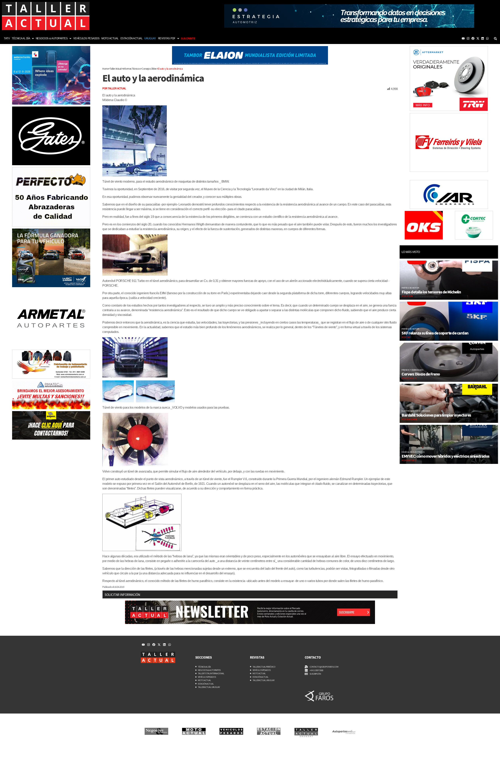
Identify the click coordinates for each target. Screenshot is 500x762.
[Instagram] (468, 38)
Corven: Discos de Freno (421, 374)
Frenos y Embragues (412, 370)
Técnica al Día (21, 38)
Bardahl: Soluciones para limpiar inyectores (436, 415)
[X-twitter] (477, 38)
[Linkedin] (482, 38)
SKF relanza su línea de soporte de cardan (435, 333)
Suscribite (188, 38)
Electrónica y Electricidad (416, 411)
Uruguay (150, 38)
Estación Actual (132, 38)
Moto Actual (110, 38)
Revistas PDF (166, 38)
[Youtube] (463, 38)
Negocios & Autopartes (52, 38)
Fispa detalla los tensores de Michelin (431, 292)
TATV (7, 38)
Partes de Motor (410, 288)
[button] (23, 38)
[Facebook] (473, 38)
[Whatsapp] (487, 38)
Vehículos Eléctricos (413, 452)
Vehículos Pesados (86, 38)
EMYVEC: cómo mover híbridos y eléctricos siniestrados (445, 456)
